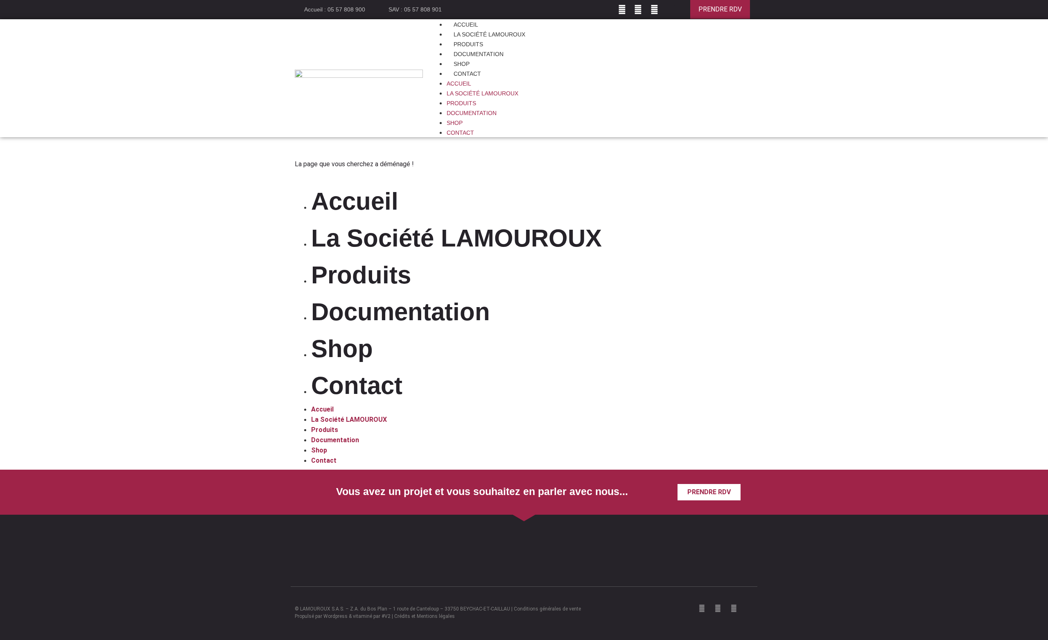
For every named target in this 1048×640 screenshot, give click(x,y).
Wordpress (335, 616)
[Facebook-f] (622, 9)
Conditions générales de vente (547, 609)
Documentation (472, 113)
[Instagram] (638, 9)
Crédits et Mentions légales (424, 616)
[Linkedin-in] (670, 9)
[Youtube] (654, 9)
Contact (467, 73)
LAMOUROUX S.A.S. (322, 609)
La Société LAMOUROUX (482, 93)
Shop (455, 123)
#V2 (386, 616)
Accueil (459, 83)
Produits (461, 103)
